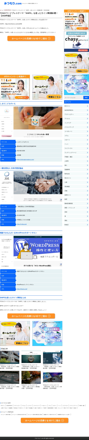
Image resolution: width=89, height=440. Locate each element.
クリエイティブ (69, 127)
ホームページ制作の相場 (5, 414)
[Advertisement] (31, 58)
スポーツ (67, 140)
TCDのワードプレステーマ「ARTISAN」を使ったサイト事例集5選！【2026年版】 (52, 386)
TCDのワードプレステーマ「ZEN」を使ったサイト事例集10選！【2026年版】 (30, 386)
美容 (66, 212)
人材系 (66, 161)
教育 (66, 199)
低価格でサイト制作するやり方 (50, 414)
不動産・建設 (68, 156)
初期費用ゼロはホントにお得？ (64, 414)
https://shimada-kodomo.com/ (25, 159)
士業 (66, 182)
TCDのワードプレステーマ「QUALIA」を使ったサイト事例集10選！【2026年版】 (9, 386)
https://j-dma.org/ (22, 224)
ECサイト (67, 106)
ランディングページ (70, 152)
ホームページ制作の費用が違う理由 (35, 414)
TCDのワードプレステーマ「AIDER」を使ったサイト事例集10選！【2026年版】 (52, 366)
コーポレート (68, 131)
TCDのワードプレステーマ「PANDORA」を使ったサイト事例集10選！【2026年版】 (30, 366)
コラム (66, 135)
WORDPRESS (69, 110)
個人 (66, 165)
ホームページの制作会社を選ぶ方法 (19, 414)
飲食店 (66, 224)
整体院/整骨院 (69, 203)
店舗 (66, 190)
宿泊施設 (67, 186)
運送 (66, 220)
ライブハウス (68, 148)
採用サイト (68, 195)
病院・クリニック (70, 207)
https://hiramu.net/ (22, 289)
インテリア (68, 123)
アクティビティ (69, 114)
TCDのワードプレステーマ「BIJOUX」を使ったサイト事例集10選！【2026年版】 (9, 366)
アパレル (67, 118)
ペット (66, 144)
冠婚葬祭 (67, 169)
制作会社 (67, 173)
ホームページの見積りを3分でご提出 (29, 38)
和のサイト (68, 178)
